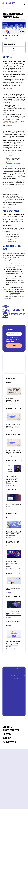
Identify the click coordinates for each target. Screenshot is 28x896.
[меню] (25, 4)
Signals (5, 38)
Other (5, 316)
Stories (14, 456)
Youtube (6, 738)
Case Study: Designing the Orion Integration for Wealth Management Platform (13, 644)
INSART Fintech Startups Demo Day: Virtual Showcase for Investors (13, 426)
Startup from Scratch (13, 310)
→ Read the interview (13, 164)
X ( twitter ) (9, 742)
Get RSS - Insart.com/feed (10, 729)
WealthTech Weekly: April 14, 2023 (13, 505)
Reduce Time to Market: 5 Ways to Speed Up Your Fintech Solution (13, 533)
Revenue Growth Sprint (13, 314)
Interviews (10, 485)
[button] (23, 44)
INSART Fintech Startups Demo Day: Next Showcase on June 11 (13, 452)
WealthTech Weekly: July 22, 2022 (13, 589)
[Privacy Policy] (10, 341)
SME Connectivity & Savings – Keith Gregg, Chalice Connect (12, 400)
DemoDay (14, 404)
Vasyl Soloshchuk (15, 293)
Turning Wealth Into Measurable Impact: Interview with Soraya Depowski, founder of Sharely (12, 480)
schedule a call (6, 295)
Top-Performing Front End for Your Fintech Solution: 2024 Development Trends (13, 613)
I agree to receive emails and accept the (12, 339)
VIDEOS (9, 404)
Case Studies (10, 648)
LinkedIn (6, 734)
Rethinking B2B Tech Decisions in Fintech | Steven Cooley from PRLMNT (12, 564)
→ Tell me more (11, 242)
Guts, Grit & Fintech (12, 568)
